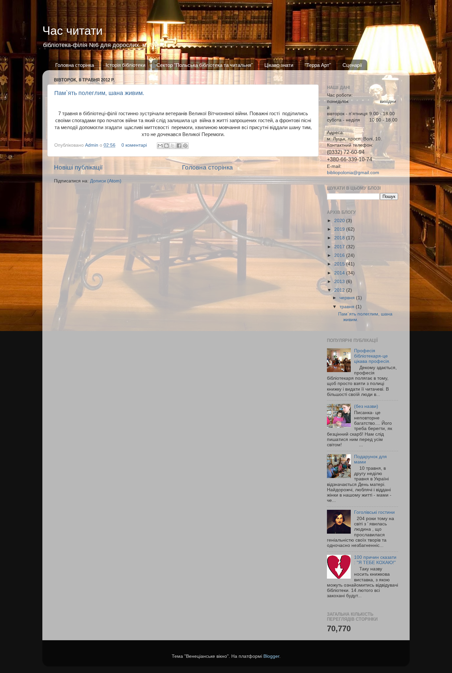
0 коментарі (134, 145)
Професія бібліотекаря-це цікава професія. (372, 356)
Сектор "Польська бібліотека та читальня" (205, 65)
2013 (340, 281)
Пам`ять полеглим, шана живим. (99, 93)
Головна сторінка (74, 65)
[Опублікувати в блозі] (166, 145)
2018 (340, 237)
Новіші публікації (78, 167)
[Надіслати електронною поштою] (160, 145)
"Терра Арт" (318, 65)
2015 (340, 264)
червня (347, 297)
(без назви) (366, 406)
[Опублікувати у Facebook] (179, 145)
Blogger (271, 656)
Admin (92, 145)
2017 (340, 246)
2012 (340, 290)
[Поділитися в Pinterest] (185, 145)
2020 (340, 220)
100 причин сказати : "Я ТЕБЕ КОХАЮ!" (375, 560)
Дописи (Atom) (105, 180)
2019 (340, 229)
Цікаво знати (278, 65)
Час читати (72, 30)
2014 (340, 272)
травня (347, 306)
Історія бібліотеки (125, 65)
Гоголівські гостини (374, 512)
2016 (340, 255)
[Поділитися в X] (172, 145)
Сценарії (352, 65)
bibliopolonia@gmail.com (353, 172)
